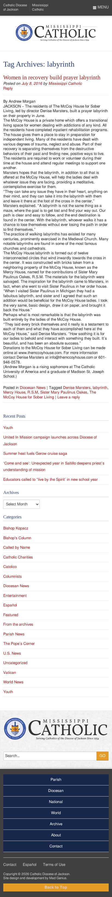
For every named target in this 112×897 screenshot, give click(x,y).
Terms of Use (54, 865)
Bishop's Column (17, 538)
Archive (56, 824)
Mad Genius (57, 878)
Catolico (10, 567)
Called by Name (16, 548)
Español (10, 605)
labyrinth (100, 388)
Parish (56, 780)
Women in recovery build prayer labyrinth (52, 77)
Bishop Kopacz (15, 528)
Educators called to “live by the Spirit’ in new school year (50, 480)
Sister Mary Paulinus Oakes (63, 392)
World (56, 813)
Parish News (13, 634)
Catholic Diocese (15, 7)
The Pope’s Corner (19, 644)
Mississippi (40, 7)
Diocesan (56, 791)
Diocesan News (33, 388)
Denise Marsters (77, 388)
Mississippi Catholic (65, 84)
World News (13, 682)
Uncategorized (15, 663)
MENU (103, 7)
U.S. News (12, 653)
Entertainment (15, 596)
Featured (10, 615)
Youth (8, 428)
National (56, 802)
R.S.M (32, 392)
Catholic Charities (18, 557)
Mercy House (14, 392)
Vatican (9, 673)
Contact (56, 846)
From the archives (18, 624)
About (56, 835)
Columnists (12, 576)
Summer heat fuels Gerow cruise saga (35, 454)
